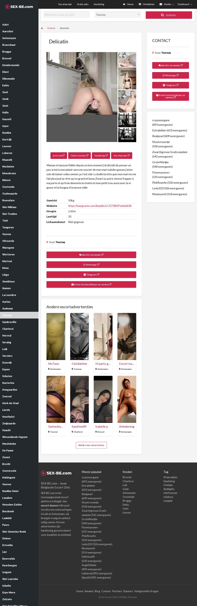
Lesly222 (157, 188)
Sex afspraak (65, 4)
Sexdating (99, 4)
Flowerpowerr (161, 172)
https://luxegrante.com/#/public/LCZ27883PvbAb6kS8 (99, 205)
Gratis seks (82, 4)
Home (130, 4)
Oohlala (168, 485)
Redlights (169, 489)
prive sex (57, 155)
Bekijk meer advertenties (91, 445)
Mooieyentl (159, 194)
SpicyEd (86, 577)
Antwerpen (55, 369)
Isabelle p (101, 426)
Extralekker (159, 130)
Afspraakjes (170, 477)
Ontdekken (148, 4)
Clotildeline (79, 363)
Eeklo (126, 504)
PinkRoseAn (159, 182)
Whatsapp (91, 264)
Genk (126, 489)
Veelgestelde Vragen (146, 591)
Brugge (127, 500)
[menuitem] (128, 4)
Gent (126, 508)
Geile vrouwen (78, 155)
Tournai (54, 432)
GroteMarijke (160, 162)
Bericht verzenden (91, 254)
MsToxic (53, 363)
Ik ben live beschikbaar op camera (91, 284)
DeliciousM (88, 556)
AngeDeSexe (89, 565)
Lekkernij (87, 573)
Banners (128, 591)
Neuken (89, 591)
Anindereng (126, 426)
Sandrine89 (79, 426)
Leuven (127, 512)
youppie (168, 500)
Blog (97, 591)
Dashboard (183, 4)
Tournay (60, 242)
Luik (125, 485)
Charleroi (78, 432)
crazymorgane (160, 120)
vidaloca (168, 497)
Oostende (128, 497)
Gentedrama (56, 426)
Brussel (100, 432)
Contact (106, 591)
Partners (117, 591)
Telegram (91, 274)
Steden (167, 4)
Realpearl (158, 136)
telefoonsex (170, 493)
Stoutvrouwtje (161, 142)
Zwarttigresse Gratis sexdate (169, 152)
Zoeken (170, 15)
